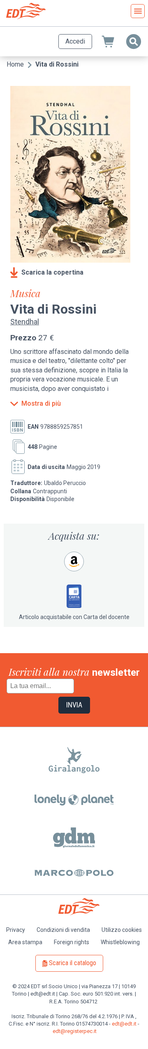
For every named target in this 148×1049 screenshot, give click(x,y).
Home (15, 64)
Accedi (75, 41)
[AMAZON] (74, 561)
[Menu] (138, 11)
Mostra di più (41, 403)
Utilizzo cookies (122, 930)
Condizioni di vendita (63, 930)
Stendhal (24, 321)
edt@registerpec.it (75, 1031)
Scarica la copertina (52, 272)
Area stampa (25, 942)
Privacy (15, 930)
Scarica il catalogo (72, 963)
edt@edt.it (124, 1024)
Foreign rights (71, 942)
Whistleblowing (120, 942)
